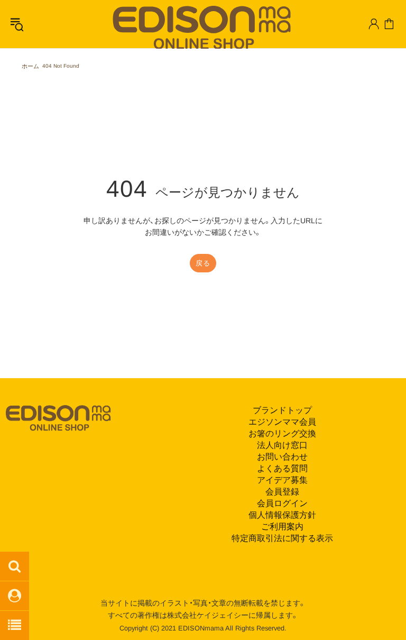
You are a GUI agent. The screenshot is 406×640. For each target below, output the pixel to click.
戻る (203, 263)
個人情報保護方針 (282, 514)
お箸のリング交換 (282, 433)
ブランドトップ (282, 410)
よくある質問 (282, 468)
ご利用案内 (282, 526)
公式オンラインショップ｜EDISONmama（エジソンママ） (198, 27)
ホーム (30, 66)
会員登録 (282, 491)
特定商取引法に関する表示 (282, 538)
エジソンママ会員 (282, 421)
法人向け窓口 (282, 445)
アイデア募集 (282, 480)
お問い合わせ (282, 456)
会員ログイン (282, 503)
